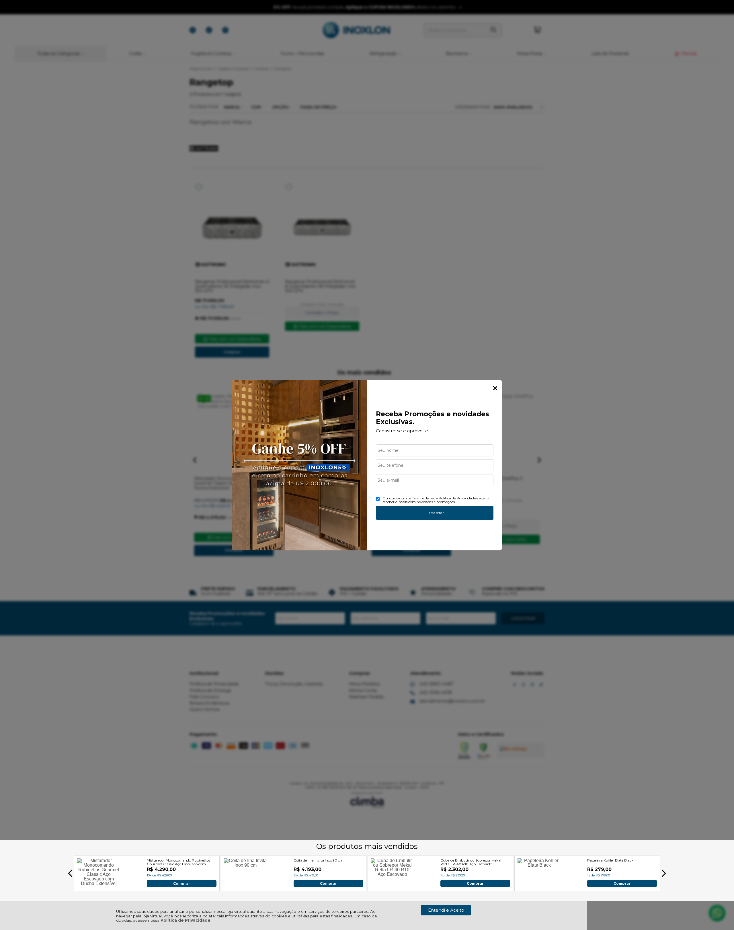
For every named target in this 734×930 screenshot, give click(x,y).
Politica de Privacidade (457, 498)
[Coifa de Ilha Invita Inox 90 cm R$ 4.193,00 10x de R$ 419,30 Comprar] (245, 885)
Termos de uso (423, 498)
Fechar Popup (495, 388)
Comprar (181, 883)
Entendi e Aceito (446, 910)
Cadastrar (434, 513)
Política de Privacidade (185, 920)
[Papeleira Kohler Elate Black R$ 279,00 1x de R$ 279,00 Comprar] (539, 885)
